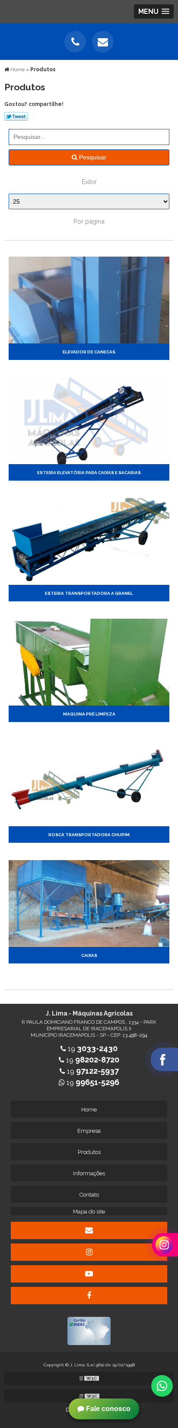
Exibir (89, 181)
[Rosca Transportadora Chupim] (89, 782)
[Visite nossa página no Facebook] (89, 1295)
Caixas (89, 955)
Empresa (89, 1131)
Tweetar (16, 116)
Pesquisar (91, 157)
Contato (89, 1194)
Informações (89, 1173)
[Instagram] (89, 1252)
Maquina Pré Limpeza (89, 714)
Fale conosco (107, 1408)
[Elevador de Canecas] (89, 299)
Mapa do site (89, 1211)
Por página (89, 221)
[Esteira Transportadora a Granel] (89, 541)
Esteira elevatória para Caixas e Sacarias (89, 472)
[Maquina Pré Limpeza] (89, 661)
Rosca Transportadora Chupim (89, 834)
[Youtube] (89, 1274)
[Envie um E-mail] (103, 42)
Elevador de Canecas (89, 352)
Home (89, 1109)
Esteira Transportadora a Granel (89, 593)
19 (92, 1049)
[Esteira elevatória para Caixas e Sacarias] (89, 420)
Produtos (89, 1152)
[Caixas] (89, 903)
